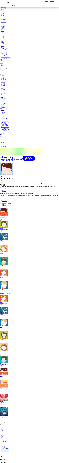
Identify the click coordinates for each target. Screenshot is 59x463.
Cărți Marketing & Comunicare (4, 78)
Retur (2, 436)
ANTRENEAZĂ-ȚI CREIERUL (4, 52)
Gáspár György (2, 39)
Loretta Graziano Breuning (4, 118)
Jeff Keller (2, 117)
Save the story (2, 31)
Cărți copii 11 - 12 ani (3, 22)
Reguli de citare (3, 442)
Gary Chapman (2, 111)
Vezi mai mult (1, 187)
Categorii (2, 429)
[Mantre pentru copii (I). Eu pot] (6, 175)
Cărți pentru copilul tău (3, 19)
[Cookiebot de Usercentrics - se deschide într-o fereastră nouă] (8, 5)
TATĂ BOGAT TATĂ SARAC (4, 48)
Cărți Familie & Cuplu (3, 79)
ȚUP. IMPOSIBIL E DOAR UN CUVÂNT (5, 57)
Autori (1, 108)
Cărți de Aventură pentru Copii (4, 8)
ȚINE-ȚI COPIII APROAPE (4, 49)
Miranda (2, 28)
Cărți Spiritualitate (3, 83)
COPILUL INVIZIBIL (3, 55)
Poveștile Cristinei (3, 32)
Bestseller (2, 88)
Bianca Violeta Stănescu (4, 201)
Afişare (13, 5)
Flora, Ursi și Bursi (3, 26)
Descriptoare (2, 431)
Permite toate (49, 1)
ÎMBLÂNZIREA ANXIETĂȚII (4, 53)
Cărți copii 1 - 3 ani (3, 93)
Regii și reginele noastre (3, 30)
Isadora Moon (2, 27)
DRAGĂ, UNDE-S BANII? (4, 54)
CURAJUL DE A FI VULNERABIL (5, 127)
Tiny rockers (2, 106)
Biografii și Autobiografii (3, 7)
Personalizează (49, 3)
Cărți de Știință (2, 13)
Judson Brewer (2, 44)
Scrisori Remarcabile (3, 107)
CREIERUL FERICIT (3, 123)
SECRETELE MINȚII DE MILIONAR (5, 129)
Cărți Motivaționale (3, 84)
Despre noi (2, 440)
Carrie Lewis (1, 417)
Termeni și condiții (3, 446)
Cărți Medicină (2, 11)
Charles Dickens (3, 42)
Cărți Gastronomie (3, 85)
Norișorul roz (2, 29)
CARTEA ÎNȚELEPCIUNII (4, 58)
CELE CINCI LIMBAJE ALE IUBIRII (5, 122)
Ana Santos (3, 200)
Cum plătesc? (2, 435)
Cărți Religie (2, 9)
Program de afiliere (3, 443)
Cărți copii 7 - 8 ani (3, 94)
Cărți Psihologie (3, 82)
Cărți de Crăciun (3, 16)
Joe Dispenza (2, 40)
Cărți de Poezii (2, 14)
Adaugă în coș (1, 182)
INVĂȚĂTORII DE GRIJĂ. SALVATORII (5, 128)
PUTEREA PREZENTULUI (4, 50)
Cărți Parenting (2, 6)
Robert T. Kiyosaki (3, 36)
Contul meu (2, 65)
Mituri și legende (3, 102)
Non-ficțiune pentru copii (3, 146)
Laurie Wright (2, 185)
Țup (1, 33)
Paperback (1, 180)
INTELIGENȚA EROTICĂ (4, 56)
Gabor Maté (2, 38)
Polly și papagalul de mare (4, 103)
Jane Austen (2, 37)
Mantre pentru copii (3, 101)
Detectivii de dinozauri (3, 25)
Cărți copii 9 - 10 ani (3, 21)
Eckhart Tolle (2, 43)
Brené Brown (2, 41)
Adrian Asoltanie (3, 45)
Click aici (11, 460)
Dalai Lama (2, 116)
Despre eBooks (2, 437)
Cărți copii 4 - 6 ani (3, 20)
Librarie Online (2, 145)
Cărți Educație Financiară (3, 77)
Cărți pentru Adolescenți (3, 92)
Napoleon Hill (2, 46)
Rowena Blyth (1, 388)
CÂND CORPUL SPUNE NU (4, 121)
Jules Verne (2, 110)
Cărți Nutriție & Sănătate (3, 10)
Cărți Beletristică (3, 15)
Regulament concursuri (3, 441)
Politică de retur (3, 447)
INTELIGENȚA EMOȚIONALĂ (4, 124)
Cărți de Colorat (3, 89)
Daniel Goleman (3, 112)
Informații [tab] (2, 190)
